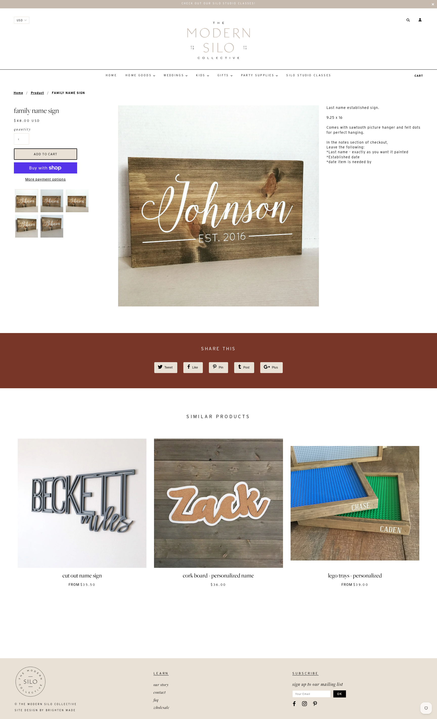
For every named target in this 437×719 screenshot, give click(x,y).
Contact (160, 692)
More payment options (45, 179)
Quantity (21, 129)
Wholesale (161, 707)
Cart (418, 75)
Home (18, 93)
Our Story (161, 684)
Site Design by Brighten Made (45, 710)
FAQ (156, 700)
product (37, 93)
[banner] (218, 40)
